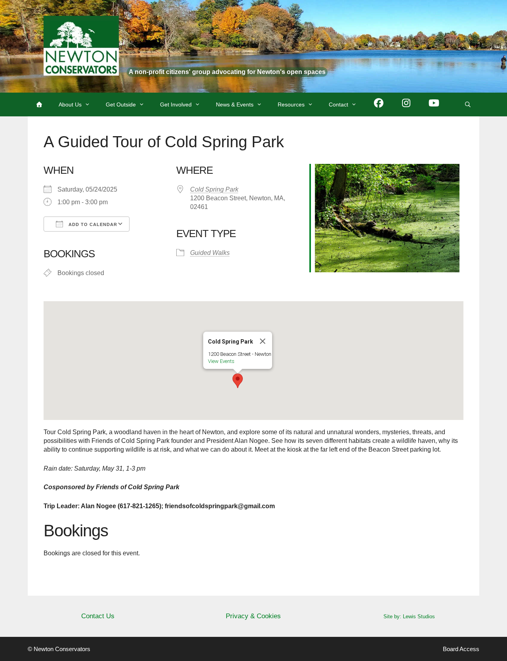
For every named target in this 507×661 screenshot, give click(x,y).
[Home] (39, 104)
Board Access (461, 649)
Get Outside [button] (121, 104)
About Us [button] (70, 104)
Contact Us (97, 616)
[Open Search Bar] (467, 104)
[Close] (262, 341)
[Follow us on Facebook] (379, 104)
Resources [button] (291, 104)
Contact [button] (338, 104)
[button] (238, 380)
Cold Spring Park (214, 189)
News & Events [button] (235, 104)
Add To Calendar (92, 224)
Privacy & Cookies (253, 616)
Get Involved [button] (176, 104)
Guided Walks (210, 252)
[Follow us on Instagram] (406, 104)
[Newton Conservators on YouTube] (434, 104)
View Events (221, 361)
